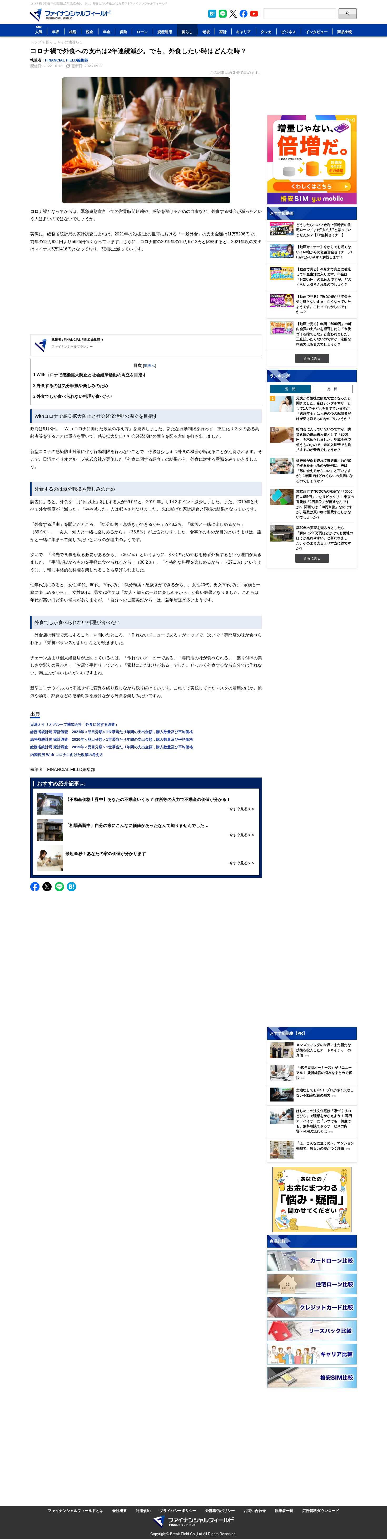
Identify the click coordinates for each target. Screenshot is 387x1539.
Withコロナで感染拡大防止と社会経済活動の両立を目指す (90, 375)
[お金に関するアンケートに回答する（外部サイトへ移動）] (312, 1199)
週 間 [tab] (290, 388)
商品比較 (344, 31)
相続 (72, 31)
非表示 (149, 365)
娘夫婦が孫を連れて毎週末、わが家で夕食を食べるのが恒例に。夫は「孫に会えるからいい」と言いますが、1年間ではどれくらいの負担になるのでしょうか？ (324, 470)
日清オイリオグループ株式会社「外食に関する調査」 (74, 724)
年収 (55, 31)
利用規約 (143, 1510)
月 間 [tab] (332, 388)
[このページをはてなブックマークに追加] (212, 13)
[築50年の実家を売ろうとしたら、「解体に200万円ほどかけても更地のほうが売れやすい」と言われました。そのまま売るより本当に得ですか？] (282, 533)
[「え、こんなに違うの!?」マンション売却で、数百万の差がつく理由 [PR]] (313, 1157)
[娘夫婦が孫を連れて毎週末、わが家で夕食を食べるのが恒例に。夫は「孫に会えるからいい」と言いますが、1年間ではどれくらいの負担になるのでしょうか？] (282, 466)
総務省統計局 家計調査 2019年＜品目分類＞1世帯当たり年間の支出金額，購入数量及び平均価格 (111, 747)
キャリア (243, 31)
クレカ (266, 31)
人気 (38, 31)
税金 (89, 31)
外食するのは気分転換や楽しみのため (70, 385)
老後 (206, 31)
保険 (123, 31)
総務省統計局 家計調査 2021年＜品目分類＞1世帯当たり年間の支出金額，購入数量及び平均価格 (111, 731)
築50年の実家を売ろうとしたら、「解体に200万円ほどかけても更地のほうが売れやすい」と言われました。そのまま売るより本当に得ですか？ (324, 538)
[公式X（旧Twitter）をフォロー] (233, 13)
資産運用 (164, 31)
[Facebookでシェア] (34, 886)
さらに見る (312, 358)
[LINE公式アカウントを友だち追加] (222, 13)
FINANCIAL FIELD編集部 (66, 60)
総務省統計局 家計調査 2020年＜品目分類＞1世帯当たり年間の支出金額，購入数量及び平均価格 (111, 739)
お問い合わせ (255, 1510)
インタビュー (317, 31)
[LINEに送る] (59, 886)
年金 (106, 31)
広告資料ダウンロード (320, 1510)
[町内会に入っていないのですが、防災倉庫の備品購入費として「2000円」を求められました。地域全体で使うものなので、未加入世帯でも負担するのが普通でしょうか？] (282, 435)
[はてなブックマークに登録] (71, 886)
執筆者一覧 (284, 1510)
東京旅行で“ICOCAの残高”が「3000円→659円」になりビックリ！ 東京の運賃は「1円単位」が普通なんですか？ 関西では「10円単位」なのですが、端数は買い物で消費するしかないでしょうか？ (325, 504)
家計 (223, 31)
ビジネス (288, 31)
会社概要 (119, 1510)
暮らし (187, 31)
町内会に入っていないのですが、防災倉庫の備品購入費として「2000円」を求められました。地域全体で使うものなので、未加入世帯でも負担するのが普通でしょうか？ (323, 439)
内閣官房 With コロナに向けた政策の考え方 (66, 754)
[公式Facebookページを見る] (243, 13)
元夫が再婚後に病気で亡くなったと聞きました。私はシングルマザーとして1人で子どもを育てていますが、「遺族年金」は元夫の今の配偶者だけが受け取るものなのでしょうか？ (324, 408)
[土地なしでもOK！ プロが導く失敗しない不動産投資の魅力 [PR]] (313, 1100)
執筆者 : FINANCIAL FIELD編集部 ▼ (78, 339)
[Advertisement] (146, 294)
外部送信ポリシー (220, 1510)
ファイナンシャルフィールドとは (75, 1510)
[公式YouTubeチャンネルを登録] (254, 13)
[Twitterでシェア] (47, 886)
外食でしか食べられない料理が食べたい (72, 396)
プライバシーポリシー (178, 1510)
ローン (142, 31)
